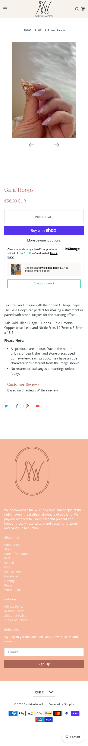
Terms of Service (16, 620)
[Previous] (31, 145)
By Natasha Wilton (35, 704)
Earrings (10, 581)
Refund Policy (14, 611)
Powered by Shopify (61, 704)
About (8, 549)
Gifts (7, 567)
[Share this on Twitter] (6, 406)
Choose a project (44, 283)
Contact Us (12, 545)
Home (27, 30)
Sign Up (44, 664)
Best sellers (12, 572)
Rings (8, 585)
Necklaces (11, 576)
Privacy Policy (13, 606)
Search (9, 563)
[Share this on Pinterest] (27, 406)
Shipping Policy (15, 615)
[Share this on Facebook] (17, 406)
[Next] (56, 145)
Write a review (47, 390)
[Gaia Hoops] (44, 90)
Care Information (16, 554)
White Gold (12, 590)
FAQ (7, 558)
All (40, 30)
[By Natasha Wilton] (44, 9)
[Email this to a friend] (38, 406)
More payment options (44, 240)
